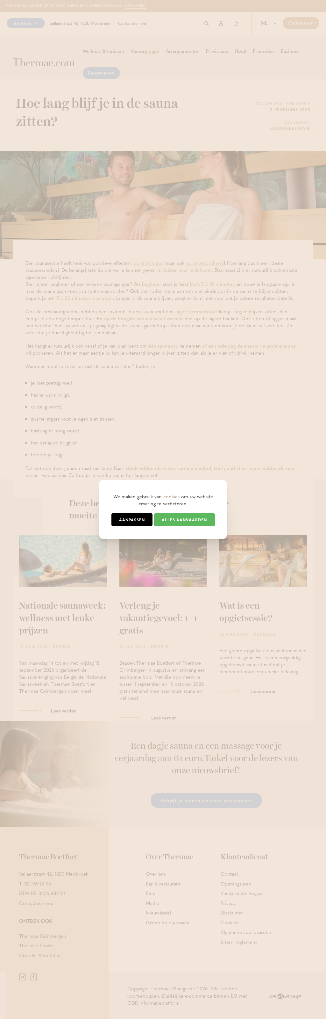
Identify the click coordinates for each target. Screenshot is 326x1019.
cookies (171, 496)
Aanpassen (132, 520)
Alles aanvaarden (184, 520)
